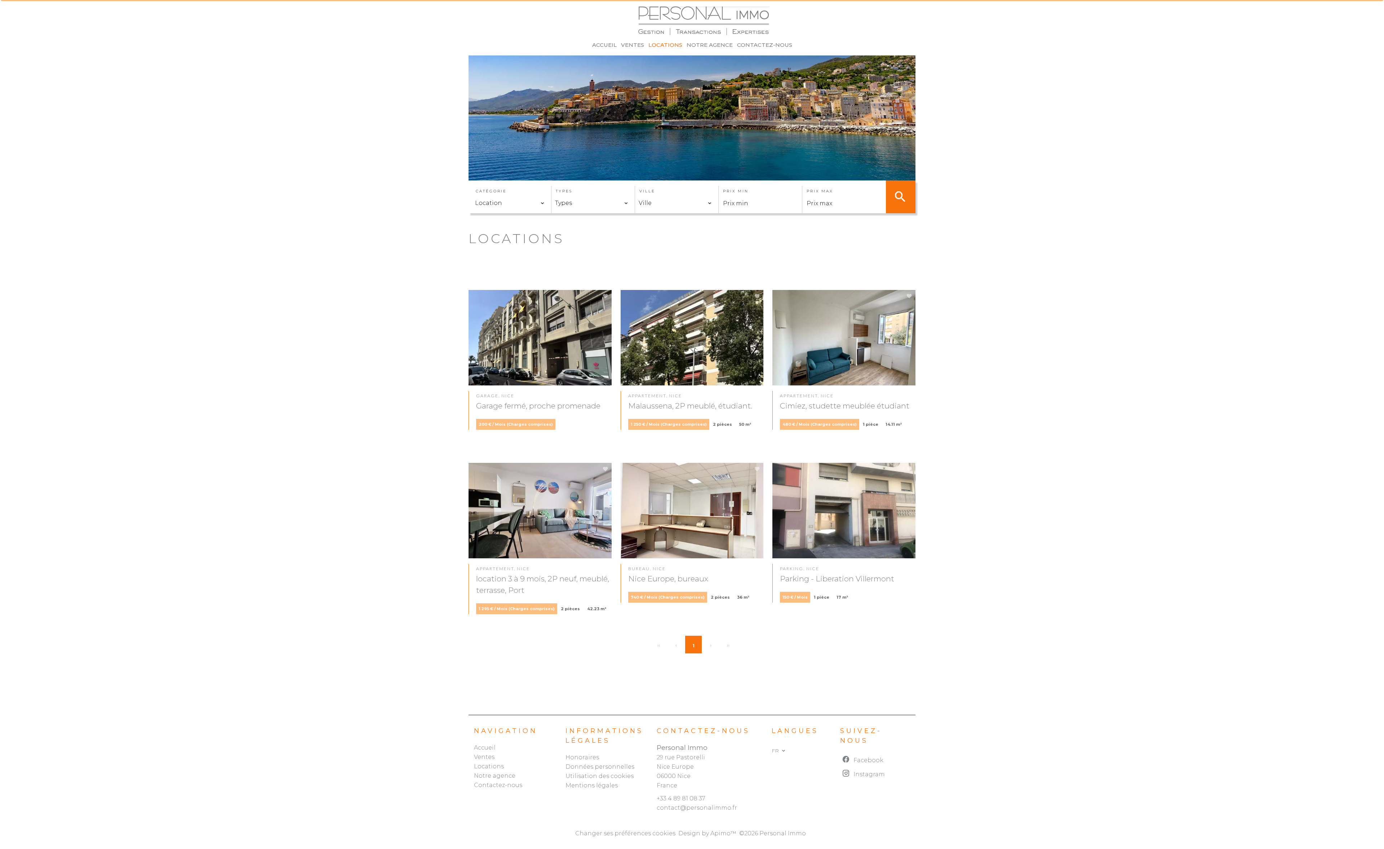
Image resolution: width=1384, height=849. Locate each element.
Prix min (736, 191)
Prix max (820, 191)
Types (564, 191)
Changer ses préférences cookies (625, 833)
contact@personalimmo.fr (697, 807)
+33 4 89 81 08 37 (681, 798)
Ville (647, 191)
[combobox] (509, 203)
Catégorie (491, 191)
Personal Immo (682, 747)
